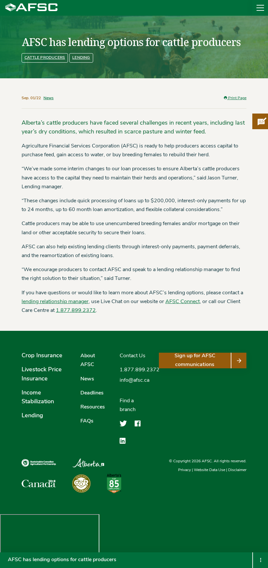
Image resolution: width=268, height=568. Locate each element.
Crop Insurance (42, 356)
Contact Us (132, 356)
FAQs (86, 421)
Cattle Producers (45, 58)
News (48, 98)
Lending (81, 58)
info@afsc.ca (134, 380)
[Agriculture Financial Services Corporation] (31, 7)
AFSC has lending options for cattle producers (63, 559)
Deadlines (92, 393)
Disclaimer (237, 470)
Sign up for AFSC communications (195, 360)
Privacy (184, 470)
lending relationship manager (55, 301)
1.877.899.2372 (76, 310)
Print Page (236, 98)
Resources (92, 407)
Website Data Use (209, 470)
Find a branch (128, 405)
